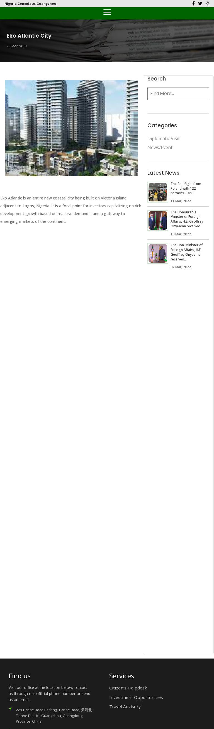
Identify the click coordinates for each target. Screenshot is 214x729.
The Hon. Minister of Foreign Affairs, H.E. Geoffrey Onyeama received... (187, 252)
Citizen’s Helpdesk (128, 688)
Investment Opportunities (136, 697)
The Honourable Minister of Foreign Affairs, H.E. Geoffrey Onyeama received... (187, 219)
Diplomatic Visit (163, 138)
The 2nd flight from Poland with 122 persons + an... (186, 188)
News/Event (159, 147)
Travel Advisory (125, 706)
